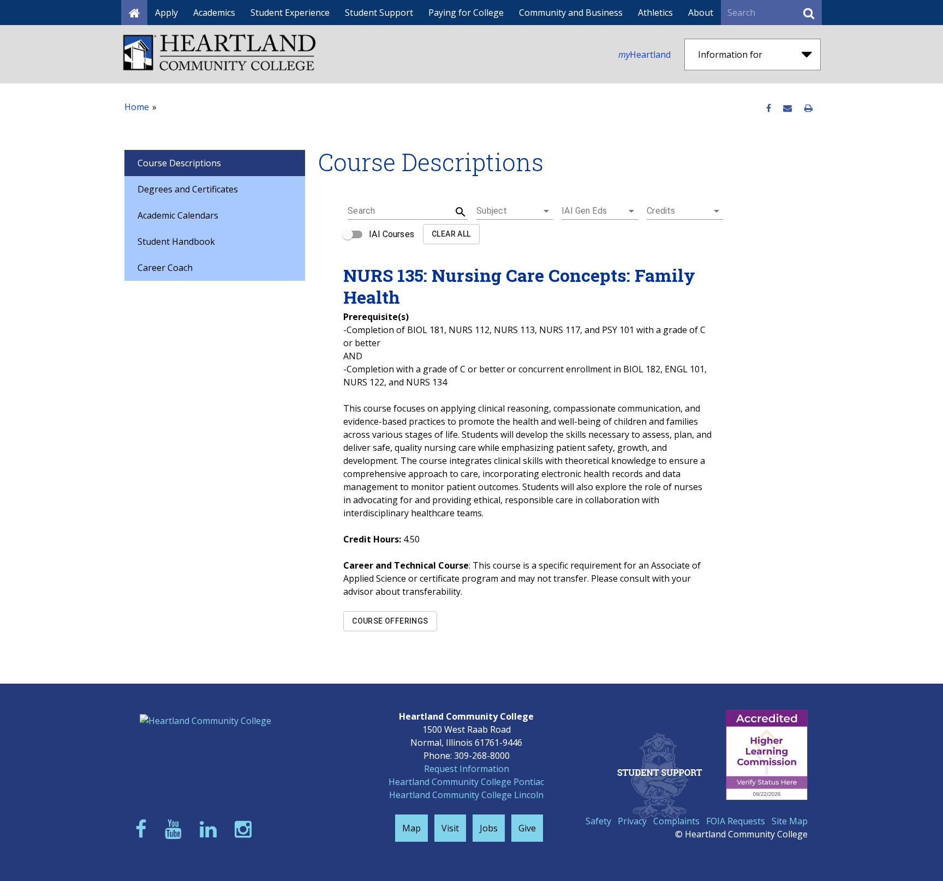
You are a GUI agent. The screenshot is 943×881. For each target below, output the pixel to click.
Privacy (632, 821)
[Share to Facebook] (768, 108)
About (700, 13)
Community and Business (571, 13)
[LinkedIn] (211, 829)
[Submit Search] (809, 12)
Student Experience (290, 13)
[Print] (808, 108)
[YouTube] (176, 829)
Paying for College (466, 13)
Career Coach (165, 268)
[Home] (134, 12)
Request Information (466, 769)
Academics (214, 13)
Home (136, 107)
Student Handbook (176, 242)
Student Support (379, 13)
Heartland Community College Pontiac (466, 782)
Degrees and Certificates (188, 189)
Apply (166, 13)
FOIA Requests (735, 821)
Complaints (676, 821)
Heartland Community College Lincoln (466, 795)
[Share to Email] (787, 108)
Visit (450, 828)
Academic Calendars (178, 215)
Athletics (655, 13)
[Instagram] (245, 829)
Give (527, 828)
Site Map (790, 821)
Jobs (489, 828)
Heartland (644, 55)
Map (411, 828)
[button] (514, 211)
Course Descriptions (179, 163)
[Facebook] (143, 829)
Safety (598, 821)
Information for (730, 55)
